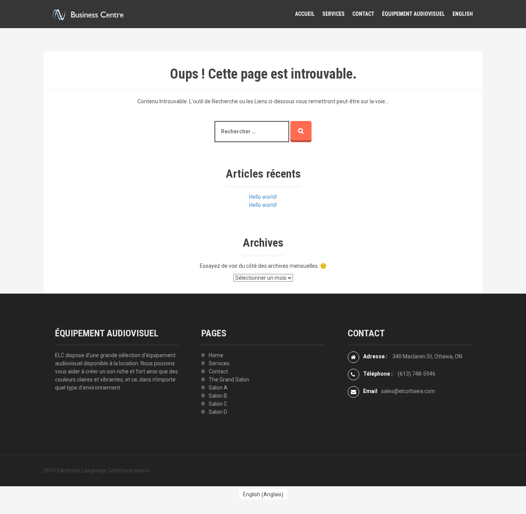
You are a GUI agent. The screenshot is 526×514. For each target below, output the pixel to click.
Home (216, 355)
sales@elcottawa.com (408, 391)
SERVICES (333, 14)
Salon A (218, 388)
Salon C (218, 404)
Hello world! (263, 197)
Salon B (218, 396)
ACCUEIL (305, 14)
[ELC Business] (87, 13)
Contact (218, 371)
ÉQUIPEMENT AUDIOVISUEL (413, 14)
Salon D (218, 412)
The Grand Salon (229, 379)
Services (219, 363)
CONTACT (363, 14)
